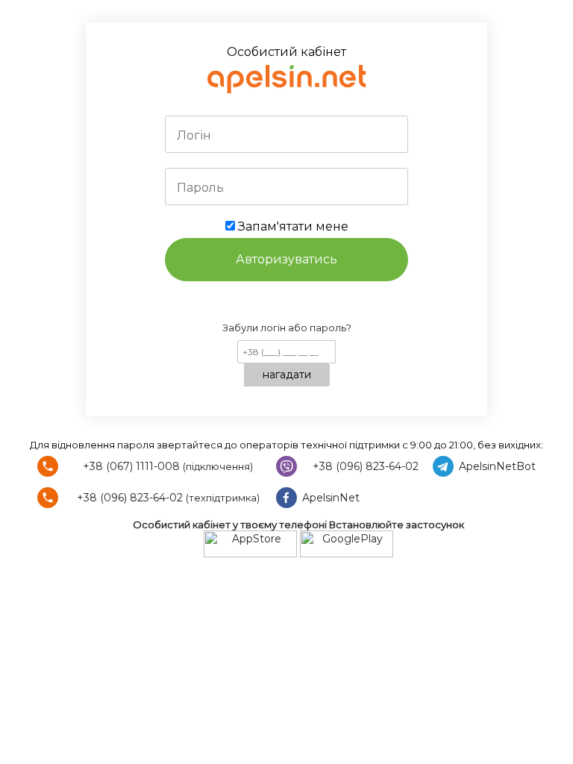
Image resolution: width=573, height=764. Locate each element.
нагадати (287, 374)
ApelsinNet (331, 497)
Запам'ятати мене (291, 226)
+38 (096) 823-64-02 (366, 466)
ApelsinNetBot (497, 466)
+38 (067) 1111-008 (131, 466)
